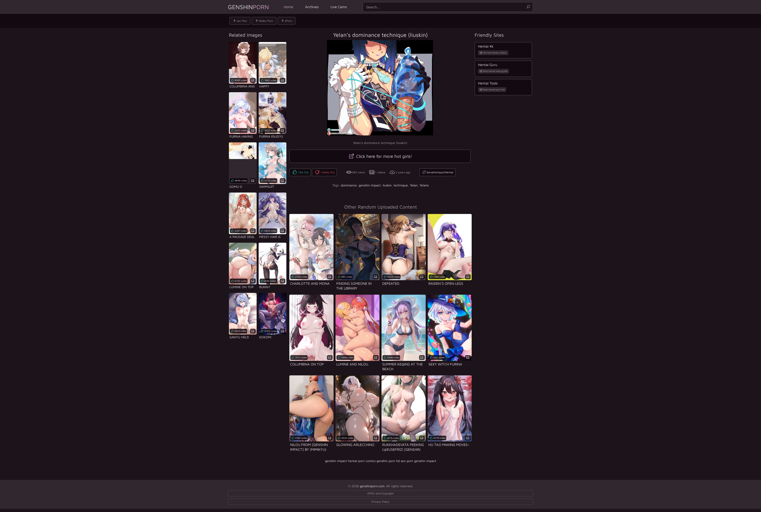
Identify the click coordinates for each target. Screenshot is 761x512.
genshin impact (370, 185)
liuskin (387, 185)
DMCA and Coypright (380, 493)
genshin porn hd (388, 461)
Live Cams (339, 7)
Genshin (248, 6)
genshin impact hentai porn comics (350, 461)
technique (401, 185)
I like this (303, 172)
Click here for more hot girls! (383, 156)
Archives (312, 7)
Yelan (414, 185)
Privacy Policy (380, 501)
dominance (349, 185)
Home (288, 7)
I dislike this (328, 172)
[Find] (528, 7)
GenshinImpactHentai (439, 172)
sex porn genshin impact (418, 461)
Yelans (424, 185)
